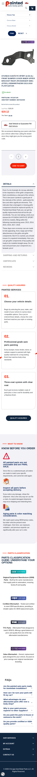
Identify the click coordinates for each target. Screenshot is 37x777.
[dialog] (3, 774)
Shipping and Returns (15, 255)
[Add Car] (27, 3)
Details (7, 184)
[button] (15, 75)
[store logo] (14, 4)
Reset (21, 33)
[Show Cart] (32, 8)
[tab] (18, 184)
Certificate (9, 261)
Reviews (7, 267)
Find (12, 33)
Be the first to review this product (11, 104)
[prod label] (27, 42)
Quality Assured (18, 418)
